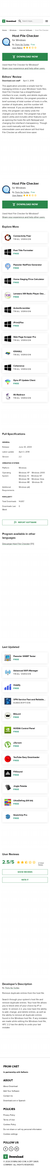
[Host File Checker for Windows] (6, 42)
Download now (27, 56)
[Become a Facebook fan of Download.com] (5, 1148)
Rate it (25, 880)
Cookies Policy (9, 1124)
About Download (10, 1086)
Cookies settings (10, 1134)
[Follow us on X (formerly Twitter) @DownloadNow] (11, 1148)
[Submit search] (20, 21)
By (20, 44)
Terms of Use (9, 1120)
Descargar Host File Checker (16, 543)
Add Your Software (11, 1091)
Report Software (27, 522)
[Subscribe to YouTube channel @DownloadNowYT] (16, 1148)
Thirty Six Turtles (12, 988)
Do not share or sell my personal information (22, 1129)
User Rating (17, 48)
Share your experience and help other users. (23, 68)
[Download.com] (9, 21)
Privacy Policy (9, 1115)
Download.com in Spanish (14, 1100)
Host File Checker (25, 38)
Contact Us (8, 1096)
